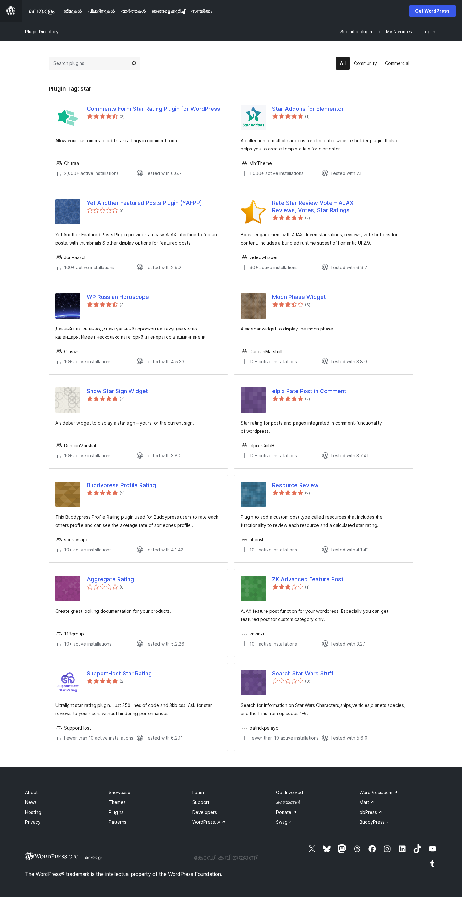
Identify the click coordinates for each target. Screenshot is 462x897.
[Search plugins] (134, 63)
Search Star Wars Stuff (302, 673)
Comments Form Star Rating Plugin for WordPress (153, 108)
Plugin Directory (41, 31)
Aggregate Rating (110, 579)
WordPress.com (379, 792)
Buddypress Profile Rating (121, 485)
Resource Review (295, 485)
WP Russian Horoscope (118, 297)
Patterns (117, 822)
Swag (284, 822)
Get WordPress (432, 11)
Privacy (33, 822)
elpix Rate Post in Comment (309, 391)
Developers (204, 812)
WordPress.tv (209, 822)
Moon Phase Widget (299, 297)
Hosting (33, 812)
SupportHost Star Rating (119, 673)
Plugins (116, 812)
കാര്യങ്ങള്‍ (288, 802)
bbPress (371, 812)
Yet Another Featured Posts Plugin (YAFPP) (144, 203)
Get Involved (289, 792)
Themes (117, 802)
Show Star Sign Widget (117, 391)
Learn (198, 792)
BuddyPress (375, 822)
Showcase (119, 792)
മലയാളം (93, 857)
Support (200, 802)
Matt (367, 802)
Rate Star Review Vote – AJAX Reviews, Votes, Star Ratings (313, 206)
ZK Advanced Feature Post (308, 579)
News (31, 802)
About (31, 792)
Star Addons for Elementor (308, 108)
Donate (286, 812)
